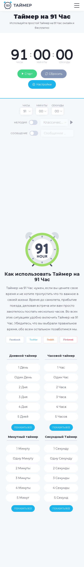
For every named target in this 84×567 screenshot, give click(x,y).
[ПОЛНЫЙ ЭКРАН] (78, 37)
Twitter (33, 339)
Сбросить (55, 74)
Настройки (44, 84)
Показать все (23, 427)
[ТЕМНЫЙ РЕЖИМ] (71, 37)
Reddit (50, 339)
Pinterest (68, 339)
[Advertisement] (42, 184)
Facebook (15, 339)
